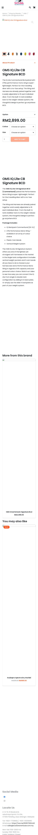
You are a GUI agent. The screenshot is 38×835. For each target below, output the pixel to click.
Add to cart (19, 139)
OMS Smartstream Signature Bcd (19, 512)
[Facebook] (4, 797)
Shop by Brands (15, 13)
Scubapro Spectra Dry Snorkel (19, 678)
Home (4, 13)
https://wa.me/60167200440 (23, 823)
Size (4, 132)
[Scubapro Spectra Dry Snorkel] (19, 600)
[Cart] (34, 7)
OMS (25, 13)
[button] (2, 8)
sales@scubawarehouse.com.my (20, 825)
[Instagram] (4, 801)
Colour (5, 126)
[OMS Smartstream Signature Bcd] (19, 434)
